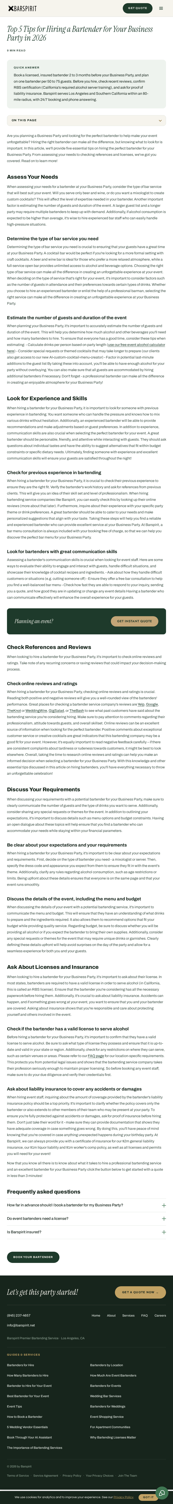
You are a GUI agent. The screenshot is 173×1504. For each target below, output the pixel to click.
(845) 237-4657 (18, 1315)
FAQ (144, 1315)
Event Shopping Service (107, 1416)
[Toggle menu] (161, 8)
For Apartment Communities (110, 1427)
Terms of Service (18, 1475)
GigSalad (56, 710)
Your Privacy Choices (100, 1475)
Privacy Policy (72, 1475)
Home (96, 1315)
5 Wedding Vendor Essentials (27, 1427)
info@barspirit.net (21, 1325)
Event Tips (14, 1406)
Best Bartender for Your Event (28, 1396)
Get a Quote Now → (140, 1292)
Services (128, 1315)
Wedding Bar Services (105, 1396)
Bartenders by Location (106, 1365)
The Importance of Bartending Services (34, 1447)
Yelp (141, 704)
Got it (148, 1497)
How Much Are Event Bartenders (113, 1375)
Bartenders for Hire (20, 1365)
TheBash (76, 710)
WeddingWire (36, 710)
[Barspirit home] (22, 8)
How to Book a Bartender (24, 1416)
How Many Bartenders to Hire (27, 1375)
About (111, 1315)
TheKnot (14, 710)
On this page (24, 120)
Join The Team (127, 1475)
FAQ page (96, 1056)
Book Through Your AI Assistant (29, 1437)
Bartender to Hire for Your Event (29, 1385)
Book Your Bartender (33, 1257)
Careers (160, 1315)
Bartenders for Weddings (107, 1406)
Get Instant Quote (134, 621)
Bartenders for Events (105, 1385)
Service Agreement (45, 1475)
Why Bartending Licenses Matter (113, 1437)
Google (152, 704)
